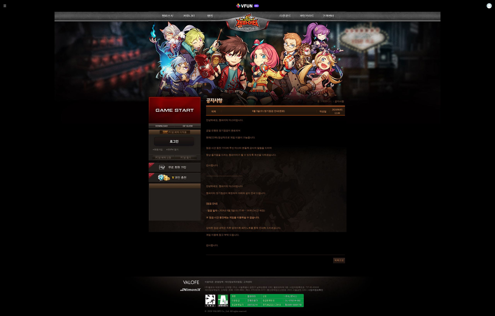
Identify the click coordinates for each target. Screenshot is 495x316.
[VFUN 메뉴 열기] (5, 6)
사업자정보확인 (315, 290)
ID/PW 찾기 (173, 149)
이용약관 (209, 282)
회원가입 (158, 149)
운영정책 (219, 282)
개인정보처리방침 (233, 282)
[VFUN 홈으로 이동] (247, 5)
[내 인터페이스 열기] (489, 6)
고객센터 (247, 282)
